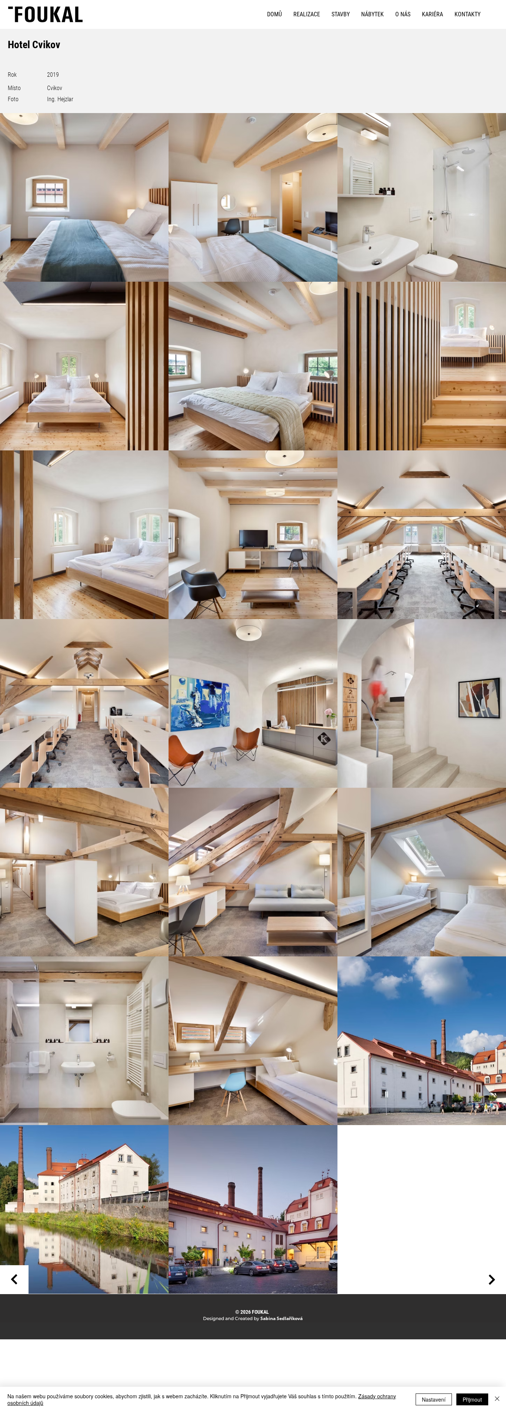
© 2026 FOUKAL (252, 1312)
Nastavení (434, 1399)
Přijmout (472, 1399)
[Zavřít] (497, 1399)
